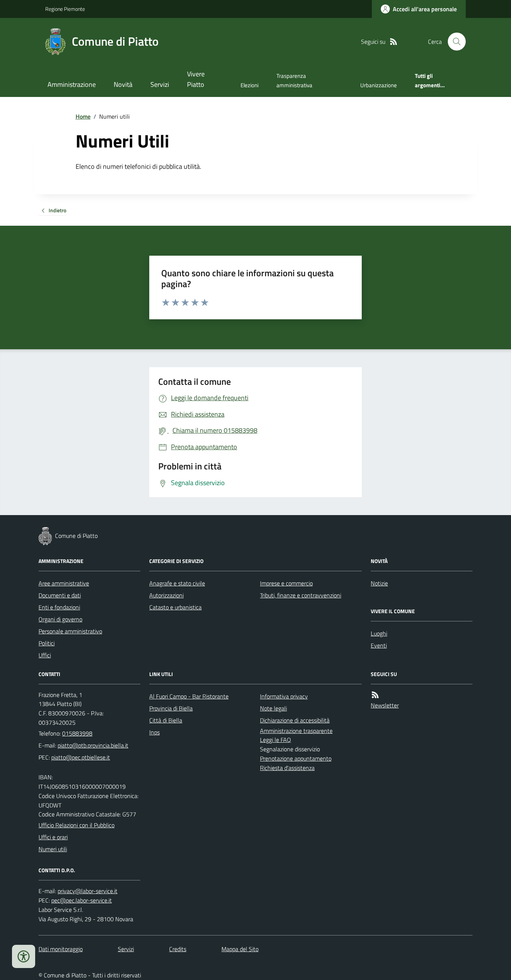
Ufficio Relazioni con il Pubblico (76, 825)
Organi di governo (60, 619)
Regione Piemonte (65, 9)
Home (83, 116)
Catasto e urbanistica (175, 607)
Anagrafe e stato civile (177, 583)
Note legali (273, 708)
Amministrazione (72, 84)
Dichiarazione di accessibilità (295, 720)
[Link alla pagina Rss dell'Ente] (375, 695)
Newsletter (385, 705)
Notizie (379, 583)
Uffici (45, 655)
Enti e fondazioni (59, 607)
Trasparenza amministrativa (294, 80)
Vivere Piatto (196, 79)
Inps (154, 732)
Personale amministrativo (70, 631)
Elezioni (249, 85)
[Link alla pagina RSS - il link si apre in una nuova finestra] (393, 41)
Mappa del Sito (239, 948)
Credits (177, 948)
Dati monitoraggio (61, 948)
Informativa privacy (284, 696)
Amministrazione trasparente (296, 730)
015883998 (77, 733)
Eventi (379, 645)
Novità (123, 84)
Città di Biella (165, 720)
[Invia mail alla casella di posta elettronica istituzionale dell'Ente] (93, 745)
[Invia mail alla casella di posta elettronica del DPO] (87, 891)
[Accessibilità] (24, 956)
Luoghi (379, 633)
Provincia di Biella (171, 708)
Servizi (159, 84)
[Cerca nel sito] (454, 42)
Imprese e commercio (286, 583)
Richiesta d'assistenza (287, 767)
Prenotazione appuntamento (295, 758)
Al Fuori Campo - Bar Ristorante (189, 696)
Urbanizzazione (378, 85)
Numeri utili (53, 848)
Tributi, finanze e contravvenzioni (300, 595)
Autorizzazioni (166, 595)
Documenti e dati (60, 595)
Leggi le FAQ (275, 739)
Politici (47, 643)
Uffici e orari (53, 837)
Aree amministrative (64, 583)
